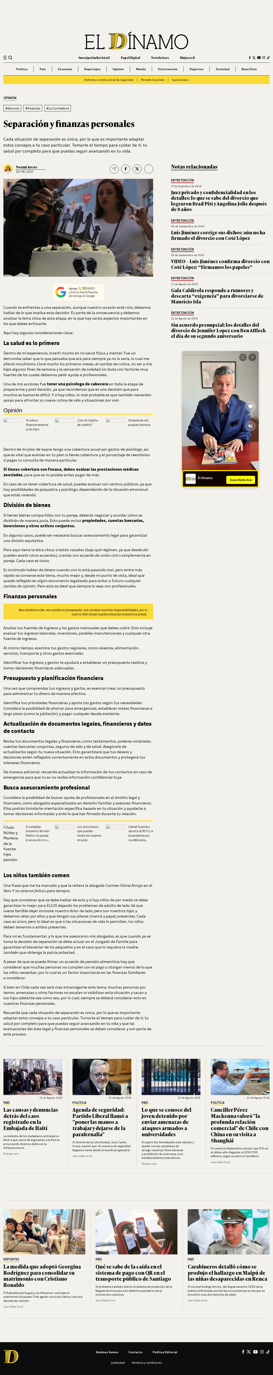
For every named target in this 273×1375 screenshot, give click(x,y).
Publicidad (118, 1362)
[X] (249, 1351)
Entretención (167, 69)
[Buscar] (10, 57)
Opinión (118, 69)
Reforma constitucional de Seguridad (109, 80)
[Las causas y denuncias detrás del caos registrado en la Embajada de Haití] (32, 1077)
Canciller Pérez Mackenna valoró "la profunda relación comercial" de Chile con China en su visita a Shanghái (239, 1125)
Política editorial (165, 1352)
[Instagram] (263, 57)
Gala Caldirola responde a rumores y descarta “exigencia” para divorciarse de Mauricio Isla (217, 296)
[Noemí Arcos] (8, 169)
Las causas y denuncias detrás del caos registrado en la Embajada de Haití (30, 1119)
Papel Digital (130, 57)
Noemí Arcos (26, 166)
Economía (65, 69)
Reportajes (92, 69)
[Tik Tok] (268, 1352)
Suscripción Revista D (94, 57)
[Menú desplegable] (5, 58)
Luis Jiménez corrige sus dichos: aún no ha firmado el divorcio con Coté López (218, 235)
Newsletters (160, 57)
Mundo (141, 69)
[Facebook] (250, 57)
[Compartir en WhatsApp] (148, 169)
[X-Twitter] (254, 57)
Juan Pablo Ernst (82, 1156)
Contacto (135, 1352)
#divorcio (12, 108)
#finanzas (32, 108)
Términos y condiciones (147, 1362)
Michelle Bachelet (153, 80)
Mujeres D (187, 57)
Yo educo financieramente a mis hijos (37, 424)
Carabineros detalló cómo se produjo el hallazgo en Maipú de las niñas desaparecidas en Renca (227, 1272)
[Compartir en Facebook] (125, 169)
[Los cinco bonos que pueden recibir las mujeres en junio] (64, 834)
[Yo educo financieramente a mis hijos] (13, 423)
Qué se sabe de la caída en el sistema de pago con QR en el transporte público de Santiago (133, 1272)
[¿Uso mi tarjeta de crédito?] (64, 427)
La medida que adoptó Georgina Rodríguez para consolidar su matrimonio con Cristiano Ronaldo (42, 1275)
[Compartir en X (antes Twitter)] (137, 169)
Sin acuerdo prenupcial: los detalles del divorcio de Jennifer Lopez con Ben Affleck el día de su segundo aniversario (218, 330)
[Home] (136, 40)
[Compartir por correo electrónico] (114, 169)
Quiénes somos (107, 1352)
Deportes (196, 69)
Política (22, 69)
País (43, 69)
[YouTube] (259, 57)
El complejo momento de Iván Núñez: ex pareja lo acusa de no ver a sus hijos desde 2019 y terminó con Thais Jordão (38, 840)
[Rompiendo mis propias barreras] (115, 427)
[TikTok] (268, 57)
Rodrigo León (11, 1153)
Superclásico (180, 80)
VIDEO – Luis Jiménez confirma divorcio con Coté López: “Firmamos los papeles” (220, 264)
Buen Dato (249, 69)
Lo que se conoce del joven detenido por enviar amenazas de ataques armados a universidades (166, 1122)
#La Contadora (57, 108)
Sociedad (222, 69)
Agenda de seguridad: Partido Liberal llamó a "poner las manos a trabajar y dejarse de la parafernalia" (100, 1122)
